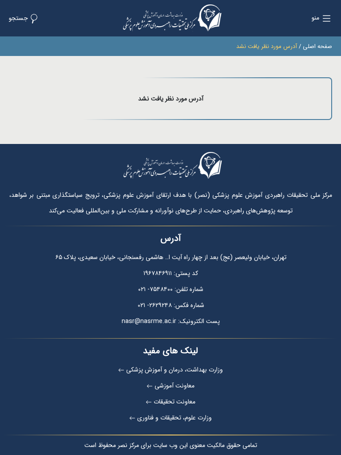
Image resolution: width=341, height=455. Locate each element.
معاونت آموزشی (174, 386)
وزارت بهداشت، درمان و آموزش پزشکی (174, 370)
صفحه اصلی (317, 46)
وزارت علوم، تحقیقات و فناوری (174, 418)
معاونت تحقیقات (174, 402)
